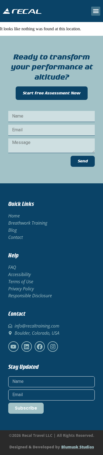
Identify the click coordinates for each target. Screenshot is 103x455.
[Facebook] (40, 346)
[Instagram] (53, 346)
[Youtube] (13, 346)
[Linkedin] (26, 346)
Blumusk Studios (77, 446)
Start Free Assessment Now (51, 93)
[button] (95, 11)
